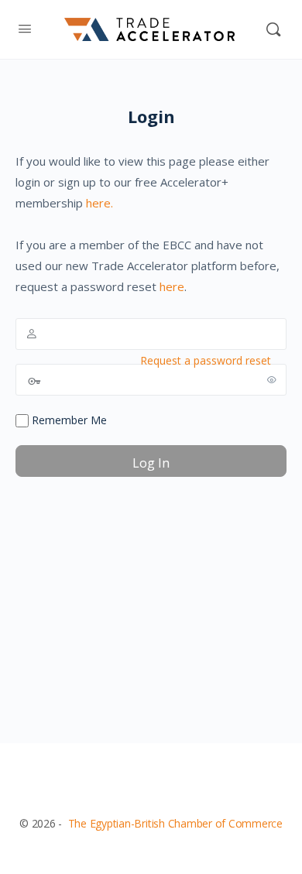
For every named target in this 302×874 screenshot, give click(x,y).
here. (99, 203)
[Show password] (272, 379)
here (172, 286)
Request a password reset (205, 360)
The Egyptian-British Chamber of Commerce (175, 823)
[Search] (273, 29)
